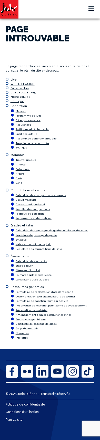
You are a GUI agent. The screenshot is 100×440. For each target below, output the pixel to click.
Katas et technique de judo (33, 244)
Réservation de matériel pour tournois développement (51, 305)
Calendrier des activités (31, 261)
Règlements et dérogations (34, 218)
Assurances (23, 124)
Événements (20, 256)
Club (19, 178)
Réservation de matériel (31, 310)
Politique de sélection (30, 213)
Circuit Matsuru (26, 199)
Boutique (17, 101)
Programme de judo (28, 115)
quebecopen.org (23, 92)
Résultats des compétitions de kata (39, 249)
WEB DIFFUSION (23, 84)
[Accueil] (9, 9)
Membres (18, 155)
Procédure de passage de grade (36, 235)
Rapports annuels (27, 328)
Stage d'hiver (24, 265)
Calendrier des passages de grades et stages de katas (52, 230)
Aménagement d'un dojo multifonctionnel (43, 314)
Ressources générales (27, 287)
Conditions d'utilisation (22, 412)
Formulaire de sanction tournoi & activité (42, 301)
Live (14, 79)
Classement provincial (30, 204)
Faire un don (20, 88)
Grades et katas (22, 225)
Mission (21, 111)
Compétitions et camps (28, 190)
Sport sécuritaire (26, 134)
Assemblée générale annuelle (36, 138)
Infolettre (22, 337)
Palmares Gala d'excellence (34, 275)
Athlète (21, 164)
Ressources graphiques (31, 319)
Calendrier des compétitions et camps (41, 195)
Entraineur (23, 169)
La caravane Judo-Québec (32, 279)
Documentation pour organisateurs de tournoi (45, 296)
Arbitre (20, 173)
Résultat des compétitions (33, 209)
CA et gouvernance (28, 120)
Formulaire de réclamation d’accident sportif (44, 292)
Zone (19, 182)
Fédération (19, 106)
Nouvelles (22, 333)
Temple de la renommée (32, 143)
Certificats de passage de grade (36, 323)
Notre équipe (21, 97)
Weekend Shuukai (28, 270)
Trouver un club (26, 160)
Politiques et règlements (32, 129)
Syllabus (21, 239)
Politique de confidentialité (25, 404)
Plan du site (14, 419)
